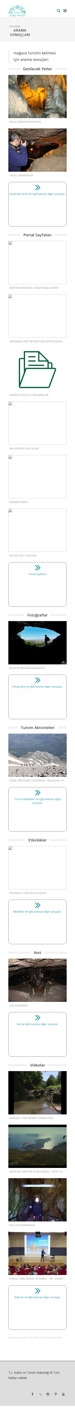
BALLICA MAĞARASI (22, 1225)
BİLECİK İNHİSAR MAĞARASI (27, 668)
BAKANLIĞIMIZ (18, 502)
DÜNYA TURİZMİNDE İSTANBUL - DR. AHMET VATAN (41, 1278)
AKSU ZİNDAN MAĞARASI (25, 121)
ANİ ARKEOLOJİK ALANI (24, 448)
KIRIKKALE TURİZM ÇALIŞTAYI (28, 893)
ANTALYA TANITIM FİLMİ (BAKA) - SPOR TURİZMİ (39, 1171)
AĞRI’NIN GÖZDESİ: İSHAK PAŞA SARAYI (34, 287)
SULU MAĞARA (18, 1005)
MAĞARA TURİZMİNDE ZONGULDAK (31, 1118)
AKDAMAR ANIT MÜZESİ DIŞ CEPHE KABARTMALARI (41, 341)
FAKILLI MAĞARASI (21, 175)
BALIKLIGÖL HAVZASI (22, 555)
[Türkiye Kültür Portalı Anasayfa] (17, 10)
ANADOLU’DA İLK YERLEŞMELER (29, 395)
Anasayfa (15, 26)
